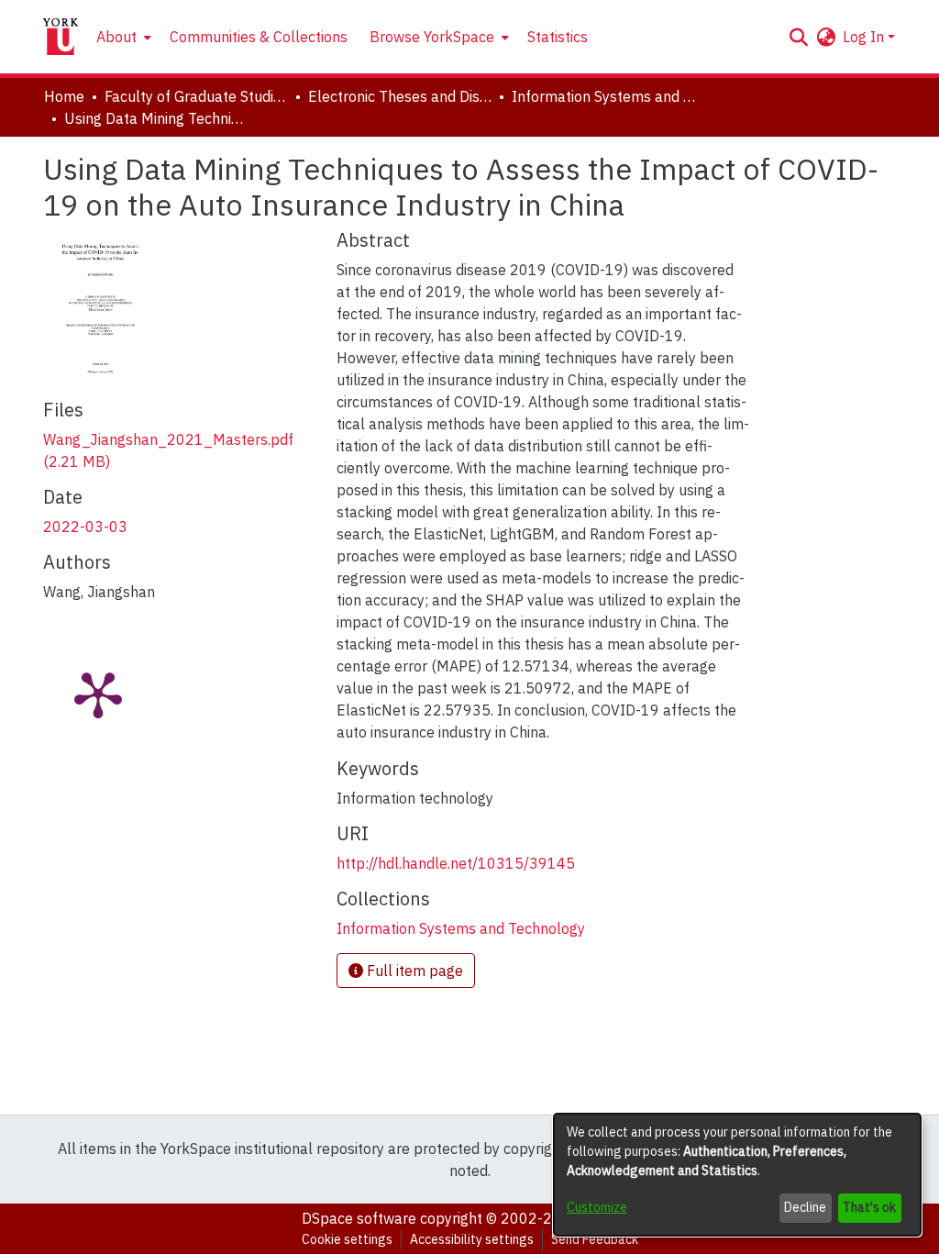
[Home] (60, 36)
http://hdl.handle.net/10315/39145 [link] (456, 863)
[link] (461, 928)
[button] (798, 37)
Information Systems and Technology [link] (603, 96)
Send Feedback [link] (594, 1239)
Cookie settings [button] (347, 1239)
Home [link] (64, 96)
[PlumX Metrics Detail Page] (98, 693)
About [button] (116, 37)
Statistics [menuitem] (557, 37)
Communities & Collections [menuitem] (259, 37)
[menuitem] (122, 36)
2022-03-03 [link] (85, 526)
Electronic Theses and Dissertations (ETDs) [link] (400, 96)
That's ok (869, 1207)
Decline (805, 1207)
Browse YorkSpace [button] (432, 37)
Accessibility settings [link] (472, 1239)
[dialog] (737, 1175)
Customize (597, 1207)
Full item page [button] (413, 970)
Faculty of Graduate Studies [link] (196, 96)
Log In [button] (865, 37)
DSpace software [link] (359, 1218)
